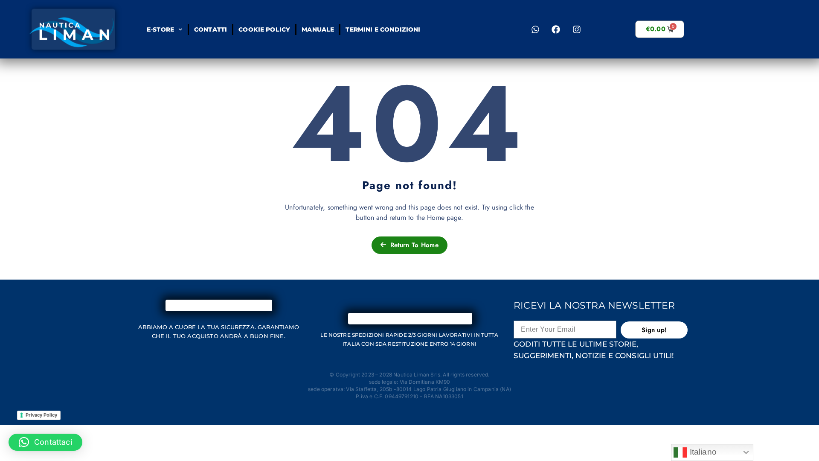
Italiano (701, 451)
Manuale (318, 29)
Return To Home (413, 245)
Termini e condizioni (383, 29)
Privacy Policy (41, 415)
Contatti (210, 29)
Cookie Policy (264, 29)
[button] (45, 442)
